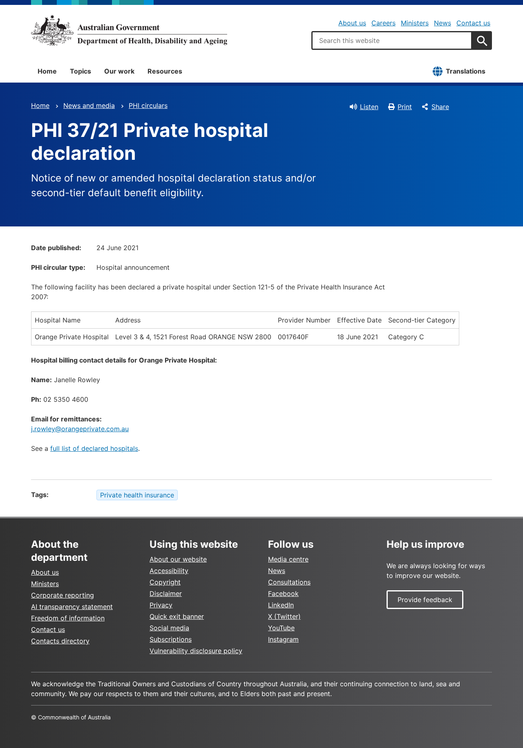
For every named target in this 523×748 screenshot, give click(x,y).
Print (405, 107)
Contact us (473, 23)
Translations (465, 71)
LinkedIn (281, 605)
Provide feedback (425, 600)
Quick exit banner (177, 616)
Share (440, 107)
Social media (169, 628)
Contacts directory (60, 641)
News (442, 23)
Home (47, 71)
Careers (383, 23)
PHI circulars (148, 105)
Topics (80, 71)
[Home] (129, 30)
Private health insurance (137, 495)
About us (352, 23)
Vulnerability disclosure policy (196, 651)
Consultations (289, 582)
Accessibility (169, 571)
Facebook (283, 593)
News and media (89, 105)
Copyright (165, 582)
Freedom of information (68, 618)
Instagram (283, 639)
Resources (165, 71)
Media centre (288, 559)
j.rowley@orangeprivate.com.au (80, 429)
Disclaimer (166, 593)
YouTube (281, 628)
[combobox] (391, 40)
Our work (119, 71)
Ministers (415, 23)
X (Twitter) (284, 616)
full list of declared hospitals (94, 448)
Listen (369, 107)
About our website (178, 559)
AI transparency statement (72, 606)
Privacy (161, 605)
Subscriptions (171, 639)
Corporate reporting (62, 595)
